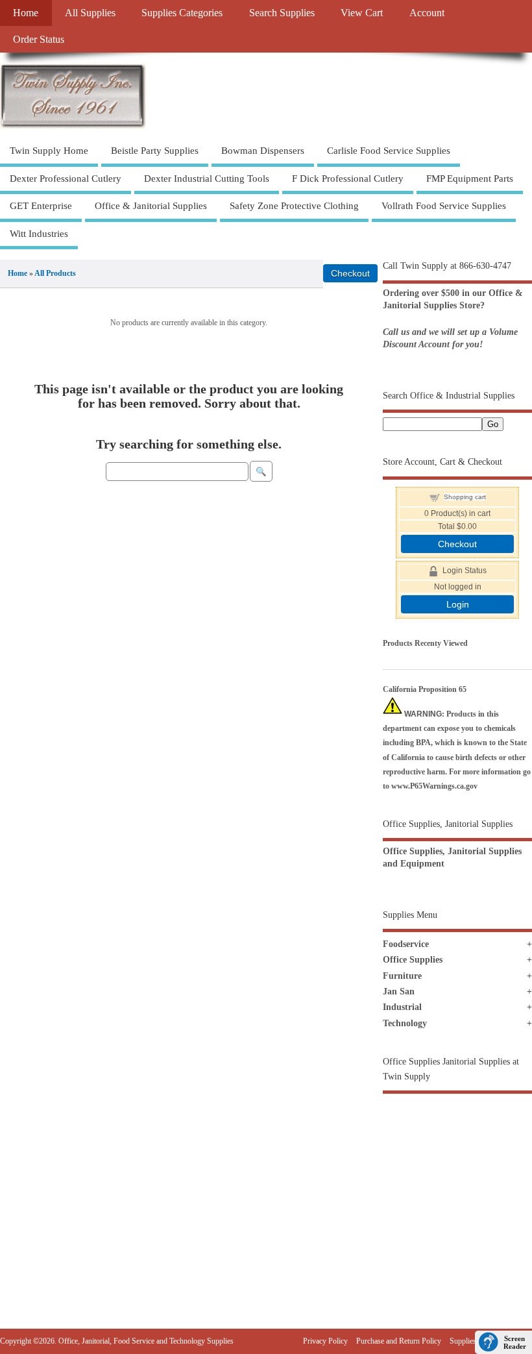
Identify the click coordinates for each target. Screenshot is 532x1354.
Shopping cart (465, 496)
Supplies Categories (182, 13)
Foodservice (406, 944)
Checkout (457, 543)
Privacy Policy (325, 1341)
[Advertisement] (457, 1188)
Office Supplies (412, 960)
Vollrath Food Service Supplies (443, 206)
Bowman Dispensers (262, 150)
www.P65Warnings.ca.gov (434, 786)
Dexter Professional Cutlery (65, 178)
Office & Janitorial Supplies (151, 206)
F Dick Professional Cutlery (348, 178)
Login (457, 604)
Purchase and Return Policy (398, 1341)
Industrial (402, 1007)
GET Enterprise (41, 206)
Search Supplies (282, 13)
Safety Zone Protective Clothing (294, 206)
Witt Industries (39, 233)
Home (25, 13)
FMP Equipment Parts (469, 178)
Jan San (399, 991)
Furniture (402, 976)
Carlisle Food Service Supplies (388, 150)
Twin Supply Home (49, 150)
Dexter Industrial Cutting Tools (206, 178)
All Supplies (90, 13)
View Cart (362, 13)
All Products (55, 273)
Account (426, 13)
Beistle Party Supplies (155, 150)
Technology (405, 1023)
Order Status (38, 39)
